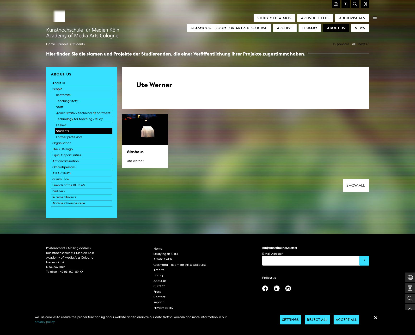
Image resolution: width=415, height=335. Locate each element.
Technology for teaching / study (79, 119)
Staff (59, 107)
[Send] (364, 261)
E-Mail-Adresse (272, 253)
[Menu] (374, 17)
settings (290, 319)
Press (157, 291)
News (360, 28)
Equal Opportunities (66, 155)
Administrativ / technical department (83, 113)
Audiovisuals (352, 18)
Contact (159, 297)
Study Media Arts (274, 18)
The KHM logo (62, 149)
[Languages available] (336, 4)
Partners (58, 191)
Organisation (61, 143)
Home (50, 44)
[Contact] (346, 4)
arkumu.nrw (60, 179)
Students (78, 44)
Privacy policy (163, 308)
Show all (356, 185)
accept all (346, 319)
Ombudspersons (63, 167)
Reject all (317, 319)
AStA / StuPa (61, 173)
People (63, 44)
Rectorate (63, 95)
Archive (285, 28)
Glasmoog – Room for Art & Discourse (229, 28)
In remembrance (64, 197)
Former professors (69, 137)
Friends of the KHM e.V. (68, 185)
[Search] (355, 4)
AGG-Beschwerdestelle (68, 203)
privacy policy (45, 322)
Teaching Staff (67, 101)
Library (309, 28)
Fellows (61, 125)
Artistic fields (315, 18)
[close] (375, 318)
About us (336, 28)
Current (159, 286)
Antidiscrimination (65, 161)
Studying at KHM (165, 254)
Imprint (158, 302)
